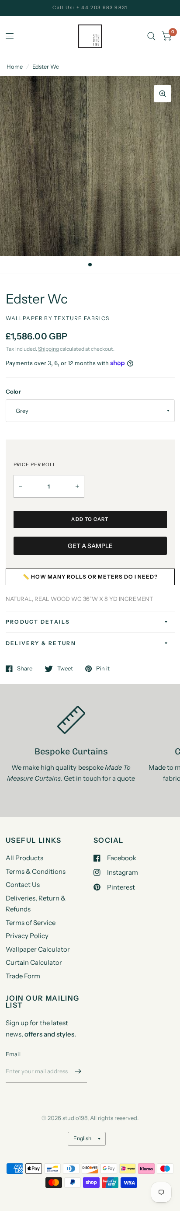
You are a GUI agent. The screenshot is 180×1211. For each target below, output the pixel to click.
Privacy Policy (27, 936)
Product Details (38, 621)
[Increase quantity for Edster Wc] (77, 486)
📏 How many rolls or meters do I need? (90, 576)
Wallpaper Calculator (38, 949)
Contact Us (23, 884)
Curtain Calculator (34, 962)
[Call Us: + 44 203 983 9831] (90, 7)
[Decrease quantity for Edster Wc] (20, 486)
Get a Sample (90, 546)
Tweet (65, 668)
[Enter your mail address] (78, 1071)
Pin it (103, 668)
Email (13, 1053)
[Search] (151, 36)
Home (15, 66)
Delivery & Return (41, 643)
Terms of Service (30, 922)
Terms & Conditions (36, 871)
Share (24, 668)
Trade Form (23, 976)
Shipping (48, 349)
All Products (24, 858)
